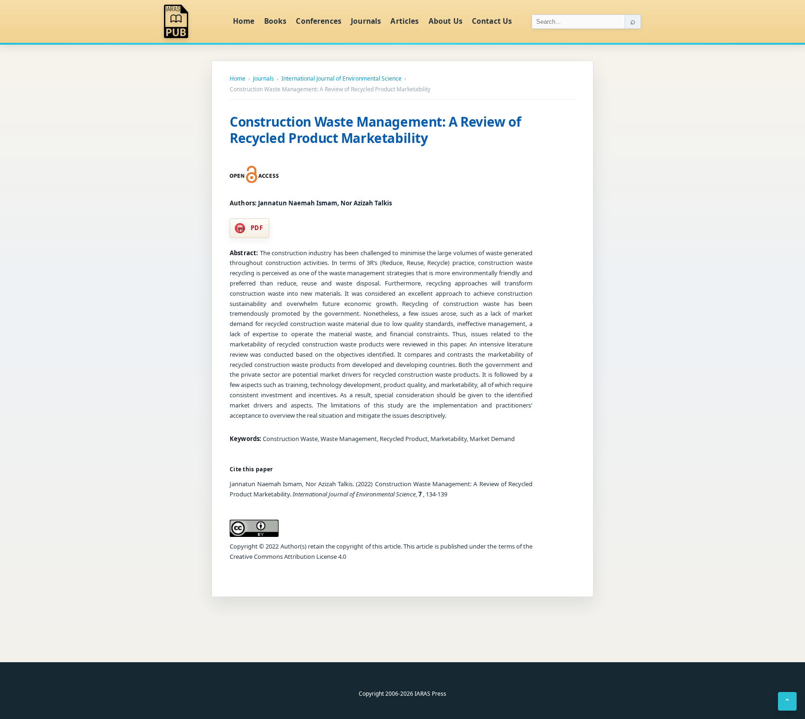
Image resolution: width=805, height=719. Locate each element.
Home (244, 21)
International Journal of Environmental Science (341, 78)
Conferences (318, 21)
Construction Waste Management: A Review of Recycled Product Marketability (375, 130)
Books (275, 21)
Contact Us (492, 21)
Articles (404, 21)
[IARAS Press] (192, 21)
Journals (366, 21)
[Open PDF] (254, 174)
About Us (446, 21)
